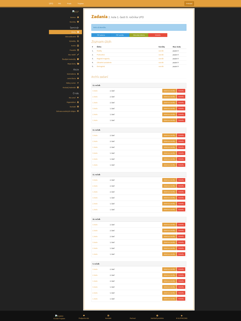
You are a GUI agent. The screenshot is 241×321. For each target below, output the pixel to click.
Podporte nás (84, 318)
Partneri (133, 318)
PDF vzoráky (120, 35)
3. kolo (95, 91)
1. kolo (95, 102)
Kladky (99, 51)
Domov (73, 17)
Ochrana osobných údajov (66, 111)
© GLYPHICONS (181, 318)
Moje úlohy (72, 64)
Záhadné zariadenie (104, 62)
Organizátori (71, 102)
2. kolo (95, 97)
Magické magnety (103, 58)
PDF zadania (101, 35)
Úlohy (73, 32)
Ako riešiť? (72, 55)
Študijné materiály (69, 59)
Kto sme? (72, 98)
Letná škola (71, 78)
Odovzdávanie (70, 36)
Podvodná (101, 55)
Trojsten (81, 3)
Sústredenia (71, 74)
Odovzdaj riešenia (139, 35)
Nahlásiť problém (157, 318)
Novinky (73, 22)
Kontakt (73, 107)
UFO (51, 3)
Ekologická (101, 66)
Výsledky (72, 41)
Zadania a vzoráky (169, 91)
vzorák (161, 51)
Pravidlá (73, 50)
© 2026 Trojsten (59, 318)
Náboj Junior (71, 83)
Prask (69, 3)
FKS (59, 3)
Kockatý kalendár (69, 87)
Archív (73, 45)
